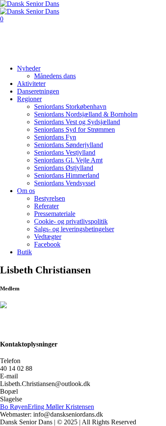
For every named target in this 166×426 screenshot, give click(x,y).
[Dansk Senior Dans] (29, 7)
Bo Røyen (14, 406)
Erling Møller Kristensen (61, 406)
